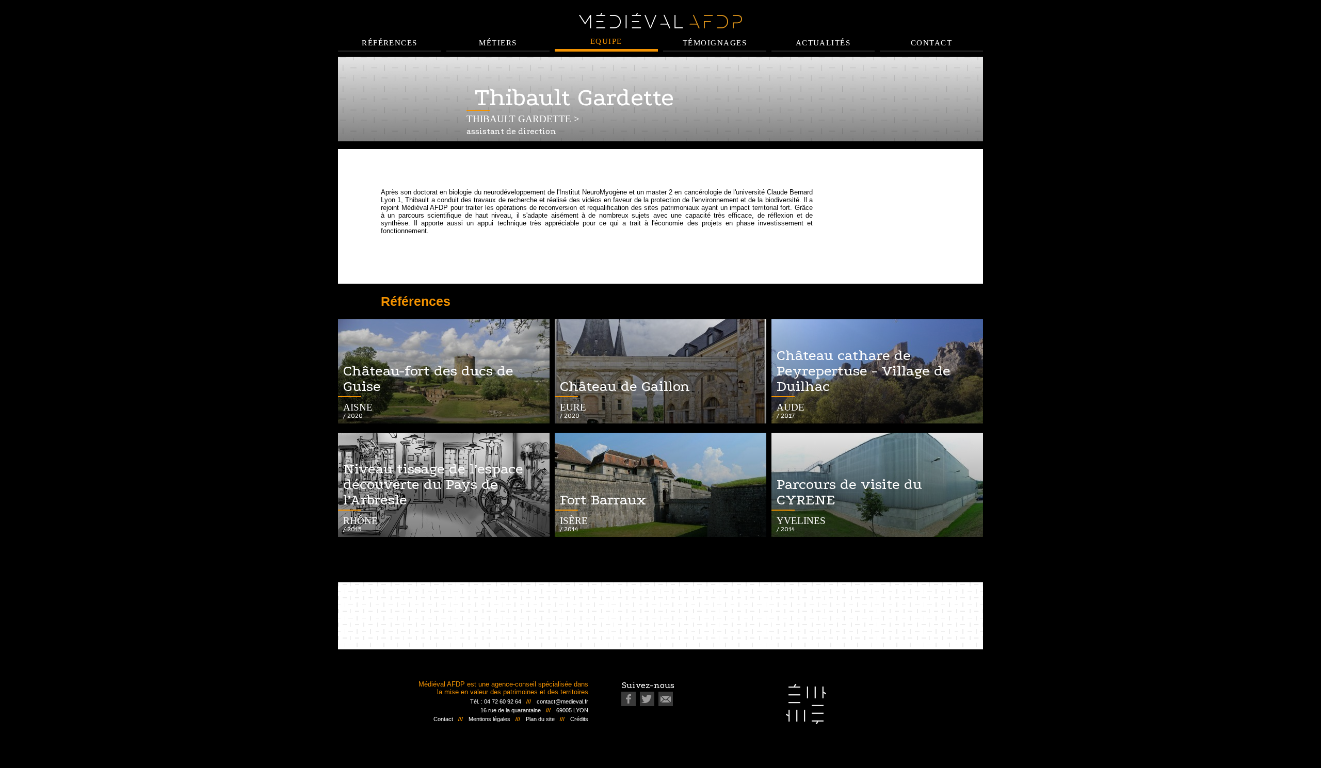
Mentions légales (489, 719)
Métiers (498, 43)
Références (389, 43)
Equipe (606, 41)
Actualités (823, 43)
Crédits (579, 719)
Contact (931, 43)
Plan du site (540, 719)
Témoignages (715, 43)
